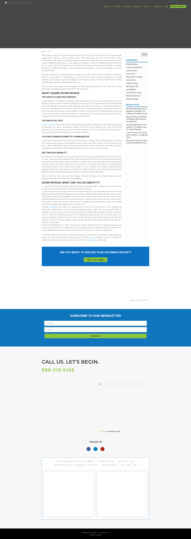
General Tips (131, 80)
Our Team (127, 6)
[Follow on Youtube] (102, 449)
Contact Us (158, 6)
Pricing (146, 6)
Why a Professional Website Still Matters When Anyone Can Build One (136, 119)
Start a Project (178, 6)
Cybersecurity (131, 70)
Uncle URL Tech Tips (133, 92)
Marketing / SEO (132, 86)
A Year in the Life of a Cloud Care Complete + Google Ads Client (137, 134)
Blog (166, 6)
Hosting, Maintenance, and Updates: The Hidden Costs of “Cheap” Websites (136, 127)
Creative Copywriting (134, 67)
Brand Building (131, 64)
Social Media (131, 89)
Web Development (133, 96)
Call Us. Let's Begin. (95, 259)
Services (136, 6)
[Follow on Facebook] (89, 449)
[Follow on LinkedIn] (95, 449)
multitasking (53, 207)
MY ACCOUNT (173, 2)
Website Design (132, 99)
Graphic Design (132, 83)
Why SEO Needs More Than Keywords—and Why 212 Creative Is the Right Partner (136, 111)
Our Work (117, 6)
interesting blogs (90, 240)
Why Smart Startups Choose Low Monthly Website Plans (136, 141)
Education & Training (134, 77)
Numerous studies (49, 124)
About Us (107, 6)
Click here (102, 431)
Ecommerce (130, 74)
